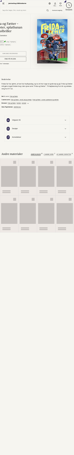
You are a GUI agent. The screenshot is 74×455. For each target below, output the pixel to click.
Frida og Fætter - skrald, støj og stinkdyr (21, 100)
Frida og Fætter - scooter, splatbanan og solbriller (45, 100)
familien (19, 103)
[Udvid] (28, 103)
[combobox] (25, 10)
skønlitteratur (17, 107)
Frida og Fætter (14, 96)
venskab (24, 103)
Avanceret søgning (57, 10)
